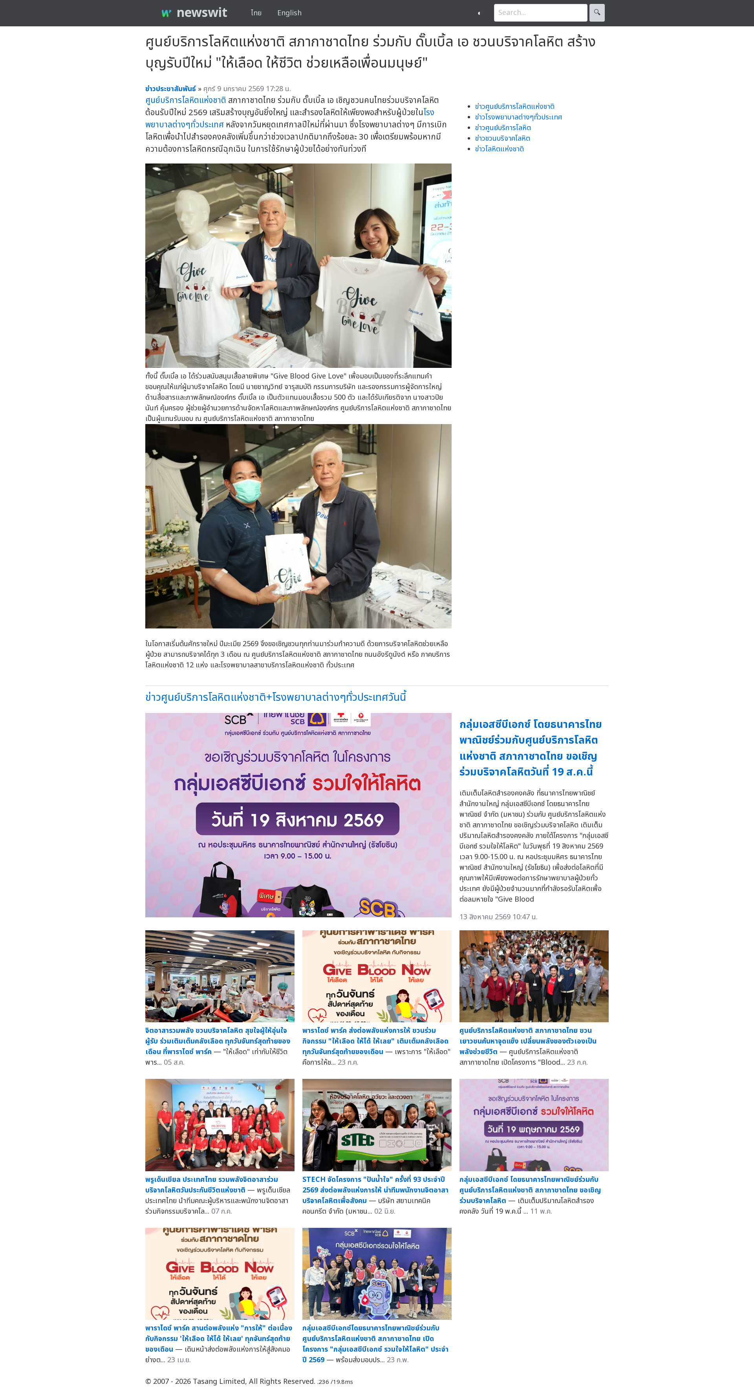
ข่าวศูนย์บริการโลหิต (503, 128)
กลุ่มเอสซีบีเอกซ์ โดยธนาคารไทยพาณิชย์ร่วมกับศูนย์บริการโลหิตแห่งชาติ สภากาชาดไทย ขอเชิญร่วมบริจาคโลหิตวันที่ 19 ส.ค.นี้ (530, 748)
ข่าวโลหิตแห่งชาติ (499, 149)
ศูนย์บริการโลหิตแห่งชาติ (185, 100)
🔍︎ (597, 12)
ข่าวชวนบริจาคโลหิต (502, 138)
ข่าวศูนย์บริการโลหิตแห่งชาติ (515, 106)
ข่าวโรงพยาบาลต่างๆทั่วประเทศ (518, 117)
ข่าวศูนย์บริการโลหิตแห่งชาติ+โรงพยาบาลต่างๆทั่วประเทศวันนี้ (275, 697)
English (289, 13)
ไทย (256, 13)
